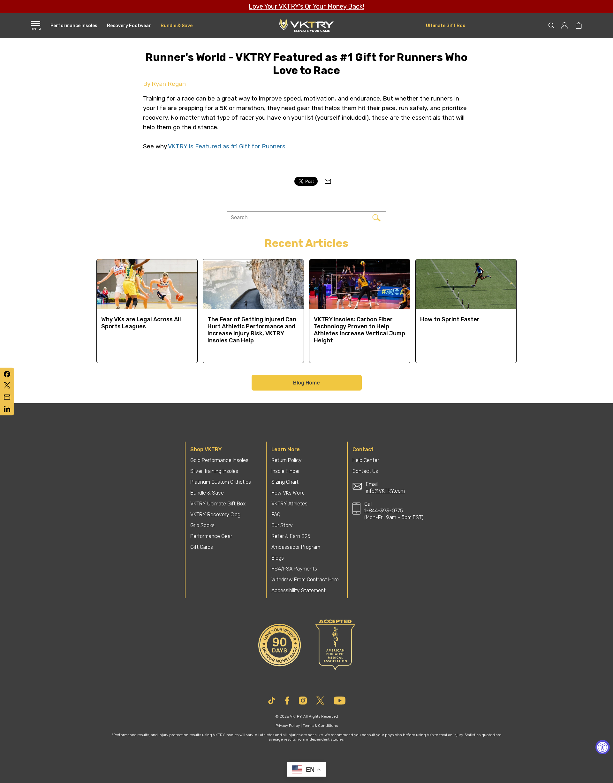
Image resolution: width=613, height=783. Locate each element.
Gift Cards (201, 547)
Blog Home (306, 383)
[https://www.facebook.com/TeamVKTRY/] (287, 701)
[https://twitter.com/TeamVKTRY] (320, 701)
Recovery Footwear (129, 25)
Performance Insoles (73, 25)
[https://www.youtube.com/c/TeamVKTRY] (339, 701)
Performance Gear (211, 536)
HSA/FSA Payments (294, 569)
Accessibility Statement (298, 590)
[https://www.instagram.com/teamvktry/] (303, 701)
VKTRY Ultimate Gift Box (218, 504)
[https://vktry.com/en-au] (306, 25)
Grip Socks (202, 525)
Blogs (277, 558)
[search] (551, 25)
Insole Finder (285, 471)
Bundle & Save (177, 25)
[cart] (578, 25)
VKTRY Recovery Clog (215, 514)
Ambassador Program (295, 547)
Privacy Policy (288, 725)
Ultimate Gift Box (445, 25)
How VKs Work (287, 493)
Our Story (282, 525)
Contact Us (365, 471)
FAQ (275, 514)
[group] (147, 311)
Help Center (365, 460)
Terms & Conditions (320, 725)
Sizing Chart (285, 482)
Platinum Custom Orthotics (220, 482)
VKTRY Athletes (289, 504)
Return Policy (286, 460)
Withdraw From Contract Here (305, 580)
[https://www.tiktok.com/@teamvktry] (272, 701)
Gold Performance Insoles (219, 460)
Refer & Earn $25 (290, 536)
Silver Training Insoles (214, 471)
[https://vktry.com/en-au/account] (565, 25)
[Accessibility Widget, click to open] (602, 747)
